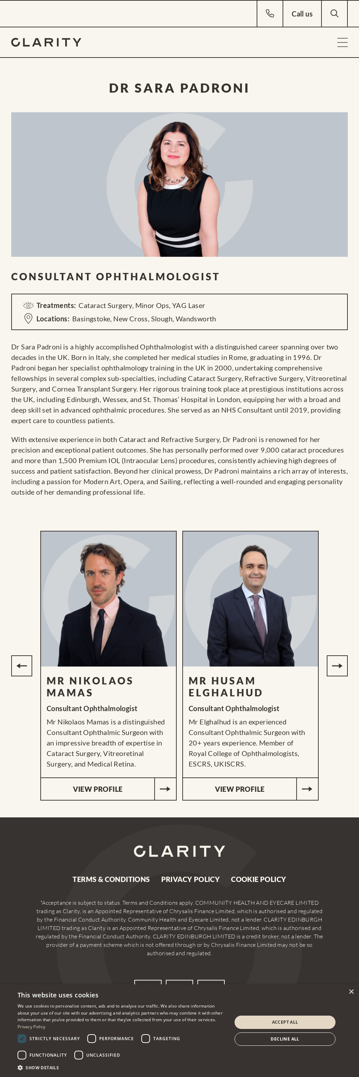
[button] (122, 1067)
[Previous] (21, 665)
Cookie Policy (258, 879)
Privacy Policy (190, 879)
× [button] (351, 992)
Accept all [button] (285, 1022)
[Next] (337, 665)
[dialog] (179, 1030)
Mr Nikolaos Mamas (90, 686)
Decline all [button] (285, 1039)
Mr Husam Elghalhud (226, 686)
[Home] (46, 42)
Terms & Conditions (111, 879)
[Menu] (342, 42)
